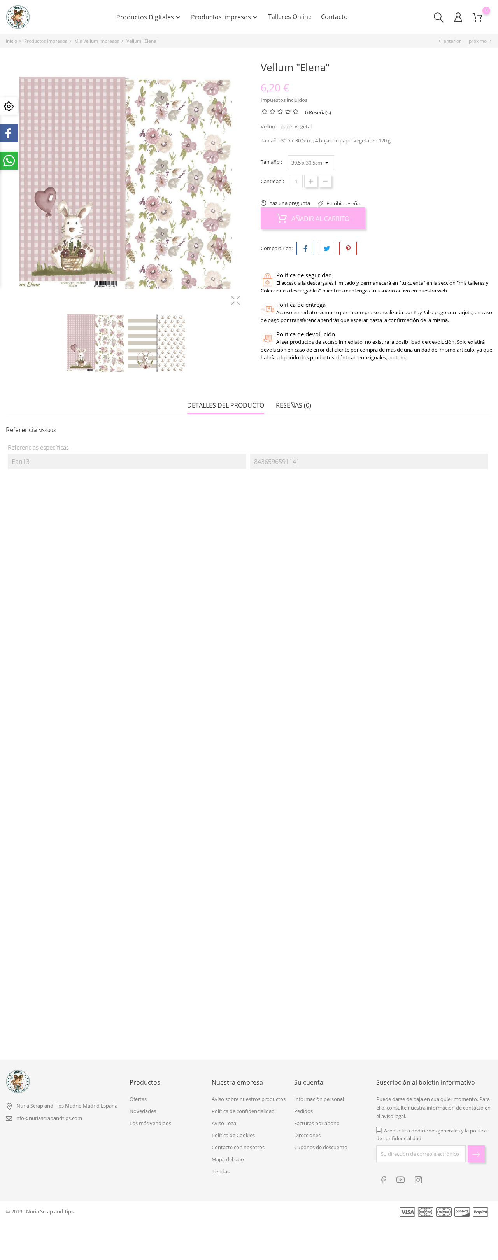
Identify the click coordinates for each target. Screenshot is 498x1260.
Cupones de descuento (320, 1147)
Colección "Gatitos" (429, 998)
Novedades (143, 1111)
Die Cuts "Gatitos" (309, 998)
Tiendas (221, 1171)
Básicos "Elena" (187, 637)
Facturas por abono (317, 1123)
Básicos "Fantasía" (188, 998)
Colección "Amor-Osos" (68, 998)
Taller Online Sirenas (188, 831)
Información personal (319, 1099)
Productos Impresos (225, 17)
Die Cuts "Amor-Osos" (430, 831)
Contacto (334, 16)
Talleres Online (290, 16)
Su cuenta (308, 1082)
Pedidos (303, 1111)
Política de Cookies (233, 1135)
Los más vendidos (150, 1123)
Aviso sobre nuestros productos (249, 1099)
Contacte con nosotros (238, 1147)
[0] (477, 17)
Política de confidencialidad (243, 1111)
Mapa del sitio (228, 1159)
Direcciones (307, 1135)
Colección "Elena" (310, 637)
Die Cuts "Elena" (63, 637)
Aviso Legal (224, 1123)
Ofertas (138, 1099)
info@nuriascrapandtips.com (48, 1118)
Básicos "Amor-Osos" (68, 831)
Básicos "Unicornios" (309, 831)
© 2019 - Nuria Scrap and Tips (40, 1211)
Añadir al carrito (319, 218)
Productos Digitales (149, 17)
